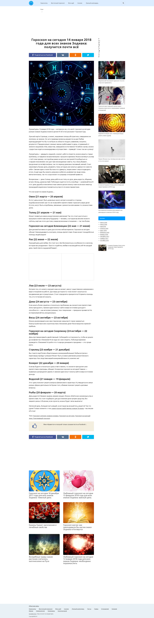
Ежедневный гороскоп (41, 418)
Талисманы (51, 611)
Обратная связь (34, 606)
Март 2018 (103, 230)
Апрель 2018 (104, 228)
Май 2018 (103, 226)
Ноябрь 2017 (104, 238)
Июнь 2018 (103, 224)
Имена (31, 611)
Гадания (114, 609)
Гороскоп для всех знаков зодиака (45, 416)
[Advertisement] (45, 266)
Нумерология (40, 611)
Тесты (89, 609)
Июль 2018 (103, 222)
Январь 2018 (104, 234)
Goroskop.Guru (32, 613)
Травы (96, 609)
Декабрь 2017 (104, 236)
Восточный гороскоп (58, 3)
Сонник (79, 3)
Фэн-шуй (71, 3)
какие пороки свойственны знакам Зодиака (68, 408)
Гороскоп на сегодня (66, 416)
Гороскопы (44, 3)
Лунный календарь (92, 3)
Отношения (105, 609)
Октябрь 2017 (104, 240)
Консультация (62, 611)
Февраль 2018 (104, 232)
